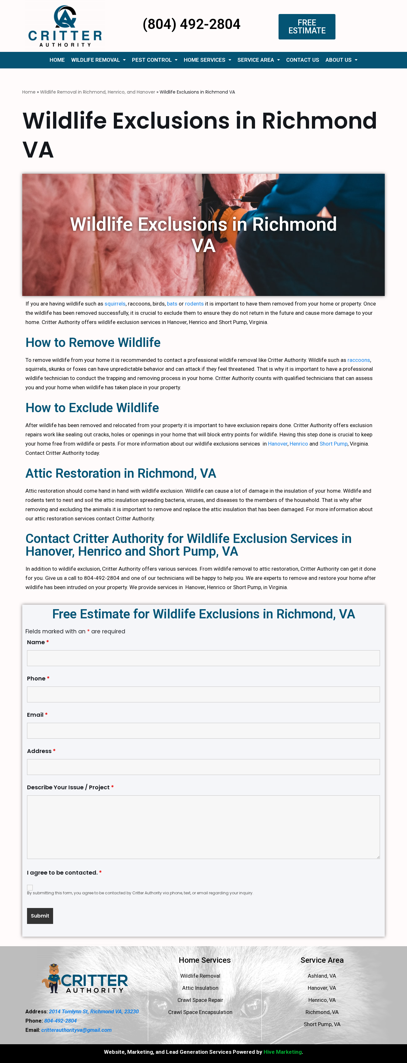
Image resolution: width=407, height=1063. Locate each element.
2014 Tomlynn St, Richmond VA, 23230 (93, 1011)
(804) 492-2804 (191, 24)
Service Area (256, 60)
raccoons (359, 360)
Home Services (204, 60)
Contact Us (302, 60)
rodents (194, 303)
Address (41, 751)
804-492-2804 (60, 1020)
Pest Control (152, 60)
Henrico (299, 443)
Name (38, 642)
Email (37, 715)
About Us (339, 60)
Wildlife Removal (95, 60)
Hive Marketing (283, 1052)
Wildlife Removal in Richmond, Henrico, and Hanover (97, 92)
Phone (38, 678)
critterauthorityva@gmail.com (76, 1030)
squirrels (115, 303)
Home (57, 60)
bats (172, 303)
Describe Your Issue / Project (70, 787)
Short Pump (334, 443)
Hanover (277, 443)
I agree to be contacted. (64, 872)
